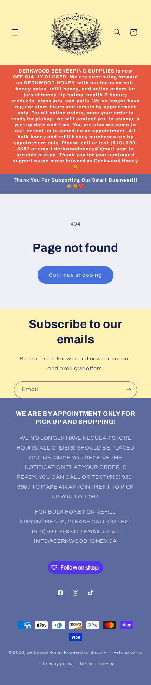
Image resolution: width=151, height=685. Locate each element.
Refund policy (128, 652)
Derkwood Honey (45, 652)
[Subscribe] (128, 389)
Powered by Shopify (85, 652)
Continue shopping (76, 275)
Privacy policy (57, 664)
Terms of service (97, 664)
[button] (15, 32)
